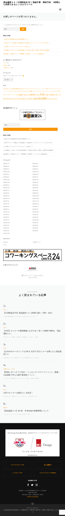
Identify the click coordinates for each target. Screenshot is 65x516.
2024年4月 (6, 185)
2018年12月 (35, 220)
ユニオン (52, 91)
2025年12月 (6, 171)
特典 (28, 99)
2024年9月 (35, 182)
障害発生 (49, 99)
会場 (17, 95)
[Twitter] (32, 485)
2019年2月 (35, 217)
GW (4, 88)
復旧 (16, 99)
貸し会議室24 (47, 465)
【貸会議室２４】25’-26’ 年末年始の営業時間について (26, 411)
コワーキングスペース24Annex (47, 472)
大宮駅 (47, 95)
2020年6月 (6, 206)
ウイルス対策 (45, 88)
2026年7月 (6, 163)
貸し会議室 (33, 99)
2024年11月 (35, 179)
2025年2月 (6, 177)
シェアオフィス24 (17, 472)
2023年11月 (6, 187)
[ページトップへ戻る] (33, 504)
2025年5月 (6, 174)
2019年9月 (6, 214)
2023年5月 (6, 193)
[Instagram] (37, 485)
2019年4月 (6, 217)
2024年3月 (35, 185)
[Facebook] (28, 485)
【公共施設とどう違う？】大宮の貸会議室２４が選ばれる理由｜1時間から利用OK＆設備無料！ (26, 50)
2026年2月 (35, 169)
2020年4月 (6, 209)
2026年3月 (6, 169)
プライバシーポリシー (32, 508)
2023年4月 (35, 193)
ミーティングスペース (37, 91)
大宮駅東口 (52, 95)
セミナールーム (19, 91)
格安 (23, 99)
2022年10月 (35, 198)
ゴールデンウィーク (53, 88)
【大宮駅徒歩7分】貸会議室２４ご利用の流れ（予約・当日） (28, 313)
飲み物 (55, 99)
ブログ (5, 62)
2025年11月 (35, 171)
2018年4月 (35, 228)
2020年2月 (35, 209)
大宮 (42, 94)
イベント (32, 88)
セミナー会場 (28, 91)
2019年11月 (6, 212)
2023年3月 (6, 196)
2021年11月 (35, 201)
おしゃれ (9, 88)
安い (56, 95)
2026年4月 (35, 166)
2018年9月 (35, 222)
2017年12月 (6, 233)
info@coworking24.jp (32, 496)
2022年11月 (6, 198)
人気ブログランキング (32, 270)
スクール (7, 91)
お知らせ (5, 65)
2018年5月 (6, 228)
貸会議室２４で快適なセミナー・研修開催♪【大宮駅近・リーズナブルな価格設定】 (24, 53)
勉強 (28, 95)
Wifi (6, 88)
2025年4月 (35, 174)
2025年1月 (35, 177)
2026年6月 (35, 163)
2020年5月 (35, 206)
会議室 (21, 95)
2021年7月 (6, 204)
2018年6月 (35, 225)
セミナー (11, 91)
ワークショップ (13, 95)
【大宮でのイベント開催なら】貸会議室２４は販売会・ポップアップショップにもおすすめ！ (26, 42)
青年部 (52, 99)
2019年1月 (6, 220)
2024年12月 (6, 179)
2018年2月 (35, 230)
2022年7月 (6, 201)
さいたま (26, 88)
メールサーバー (47, 91)
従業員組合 (12, 99)
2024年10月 (6, 182)
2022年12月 (35, 196)
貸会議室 (42, 98)
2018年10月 (6, 222)
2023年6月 (35, 190)
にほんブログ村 (32, 277)
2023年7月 (6, 190)
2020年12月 (35, 204)
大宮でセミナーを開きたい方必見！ (18, 393)
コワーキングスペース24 (17, 465)
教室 (18, 99)
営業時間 (32, 95)
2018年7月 (6, 225)
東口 (20, 99)
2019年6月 (35, 214)
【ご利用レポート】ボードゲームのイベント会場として (17, 46)
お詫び (22, 88)
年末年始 (7, 99)
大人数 (37, 95)
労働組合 (25, 95)
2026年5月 (6, 166)
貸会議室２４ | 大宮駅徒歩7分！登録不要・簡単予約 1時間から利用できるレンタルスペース (31, 3)
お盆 (13, 88)
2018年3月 (6, 230)
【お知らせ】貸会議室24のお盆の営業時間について (16, 39)
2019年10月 (35, 212)
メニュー (60, 9)
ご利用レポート (7, 67)
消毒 (26, 99)
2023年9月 (35, 187)
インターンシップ (38, 88)
